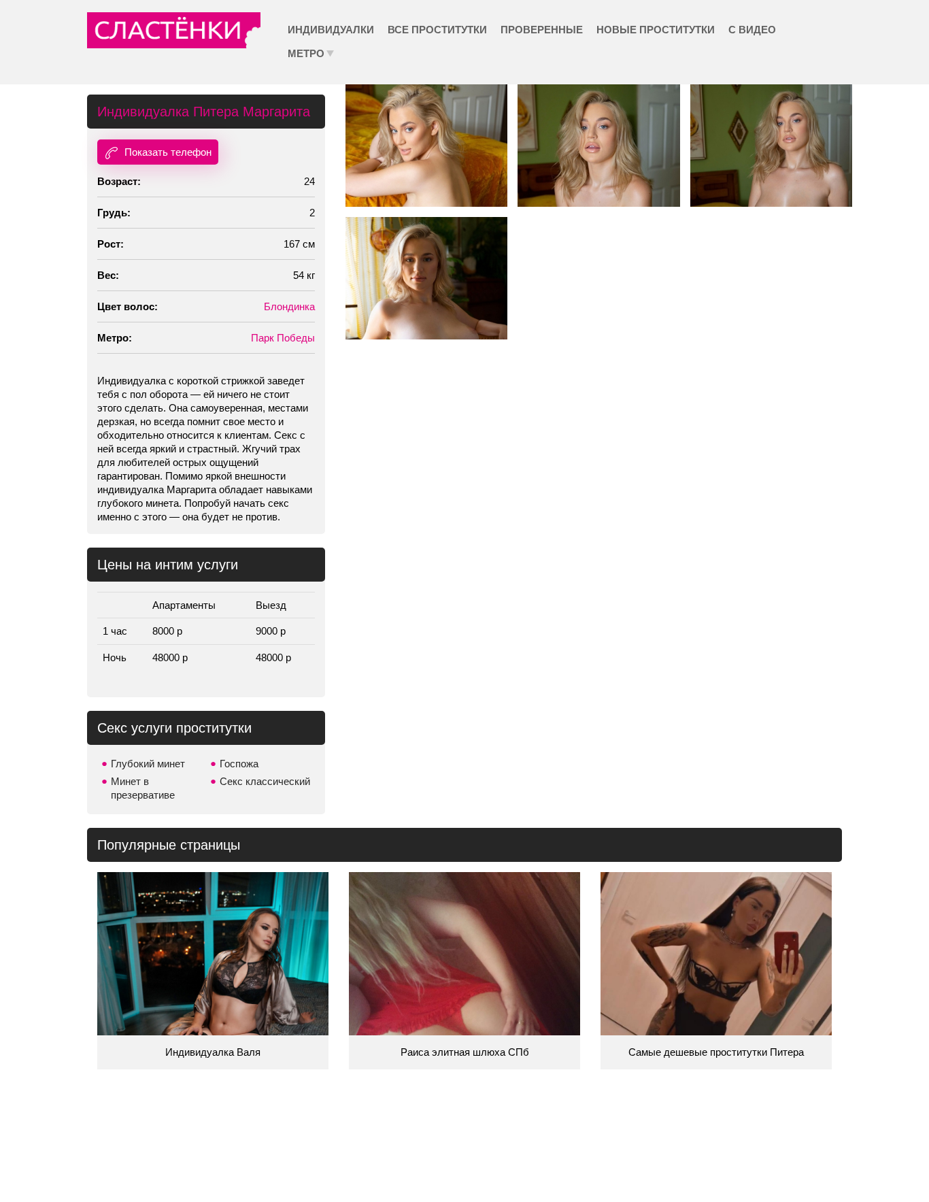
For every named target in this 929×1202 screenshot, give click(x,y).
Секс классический (265, 781)
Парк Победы (283, 338)
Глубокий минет (148, 763)
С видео (752, 29)
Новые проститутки (655, 29)
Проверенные (542, 29)
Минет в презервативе (143, 788)
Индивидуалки (331, 29)
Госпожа (239, 763)
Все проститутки (437, 29)
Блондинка (289, 306)
